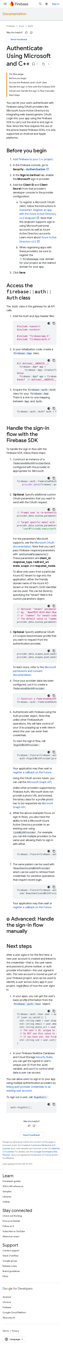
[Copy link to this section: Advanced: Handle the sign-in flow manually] (30, 931)
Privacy (15, 1331)
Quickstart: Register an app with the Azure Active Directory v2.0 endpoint (37, 214)
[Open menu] (5, 4)
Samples (7, 1191)
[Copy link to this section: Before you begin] (50, 151)
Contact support (11, 1250)
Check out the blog (12, 1215)
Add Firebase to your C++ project (33, 159)
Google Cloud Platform (14, 1312)
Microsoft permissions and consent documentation (34, 671)
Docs (21, 26)
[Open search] (40, 4)
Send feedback (18, 39)
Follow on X (8, 1226)
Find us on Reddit (11, 1221)
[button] (31, 925)
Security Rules (44, 1057)
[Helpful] (26, 32)
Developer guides (12, 1181)
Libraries (7, 1196)
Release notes (10, 1266)
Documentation (14, 14)
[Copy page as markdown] (44, 64)
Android (7, 1297)
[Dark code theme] (48, 323)
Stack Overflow (10, 1255)
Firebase (10, 26)
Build (30, 26)
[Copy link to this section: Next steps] (35, 946)
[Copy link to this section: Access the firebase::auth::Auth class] (33, 298)
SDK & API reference (13, 1186)
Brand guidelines (11, 1271)
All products (9, 1317)
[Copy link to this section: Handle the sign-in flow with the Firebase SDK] (41, 441)
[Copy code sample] (54, 323)
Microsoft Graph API (39, 782)
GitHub (6, 1201)
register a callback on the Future (32, 772)
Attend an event (11, 1236)
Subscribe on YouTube (14, 1231)
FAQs (5, 1276)
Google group (10, 1260)
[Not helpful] (31, 32)
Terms (6, 1331)
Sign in (55, 3)
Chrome (7, 1302)
